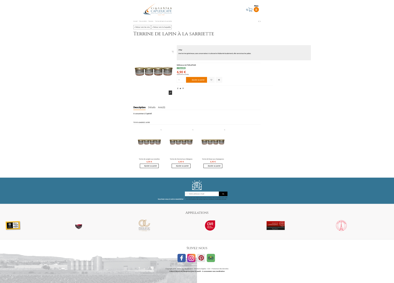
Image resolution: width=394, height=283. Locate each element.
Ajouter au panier (198, 80)
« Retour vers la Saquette (161, 27)
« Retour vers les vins (142, 27)
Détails (152, 107)
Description (139, 107)
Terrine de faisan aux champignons (213, 159)
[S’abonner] (223, 194)
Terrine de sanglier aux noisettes (149, 159)
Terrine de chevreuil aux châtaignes (181, 159)
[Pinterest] (183, 88)
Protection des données (220, 269)
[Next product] (260, 21)
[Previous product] (259, 21)
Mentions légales (200, 269)
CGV (208, 269)
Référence (180, 65)
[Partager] (177, 88)
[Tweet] (180, 88)
